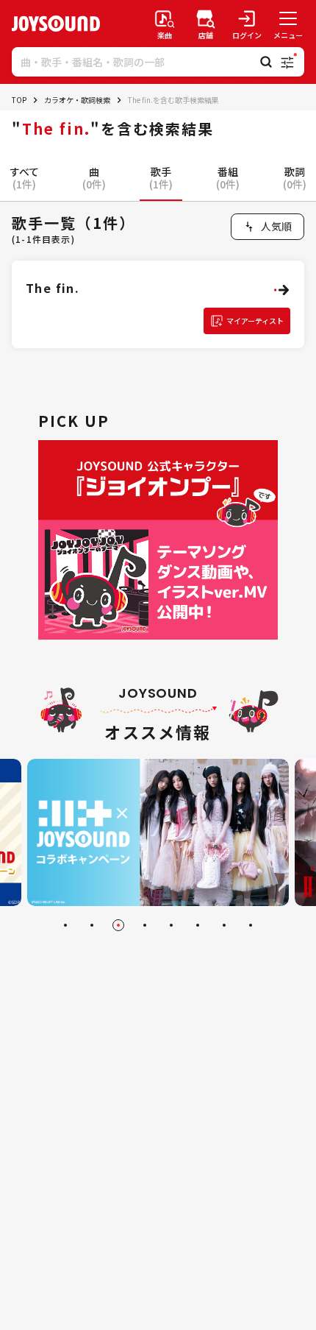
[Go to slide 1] (65, 925)
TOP (19, 100)
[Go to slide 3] (118, 925)
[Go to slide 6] (197, 925)
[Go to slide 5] (171, 925)
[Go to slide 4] (144, 925)
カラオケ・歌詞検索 (77, 100)
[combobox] (267, 226)
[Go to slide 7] (224, 925)
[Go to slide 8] (250, 925)
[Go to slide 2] (91, 925)
